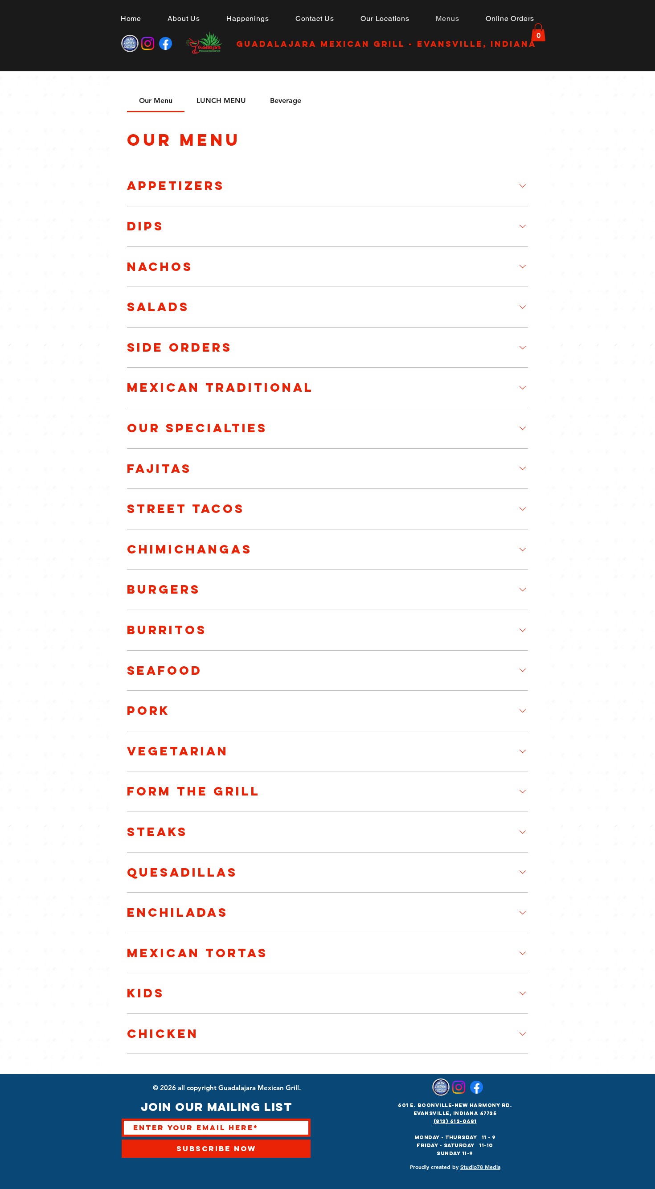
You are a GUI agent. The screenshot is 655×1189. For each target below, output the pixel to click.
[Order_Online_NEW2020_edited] (130, 43)
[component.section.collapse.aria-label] (522, 185)
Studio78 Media (480, 1166)
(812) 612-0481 (455, 1121)
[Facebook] (165, 43)
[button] (385, 18)
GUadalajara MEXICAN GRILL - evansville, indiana (386, 44)
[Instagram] (147, 43)
